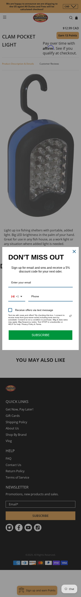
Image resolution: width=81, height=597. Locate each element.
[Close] (74, 251)
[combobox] (16, 296)
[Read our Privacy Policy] (70, 316)
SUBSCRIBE (41, 335)
